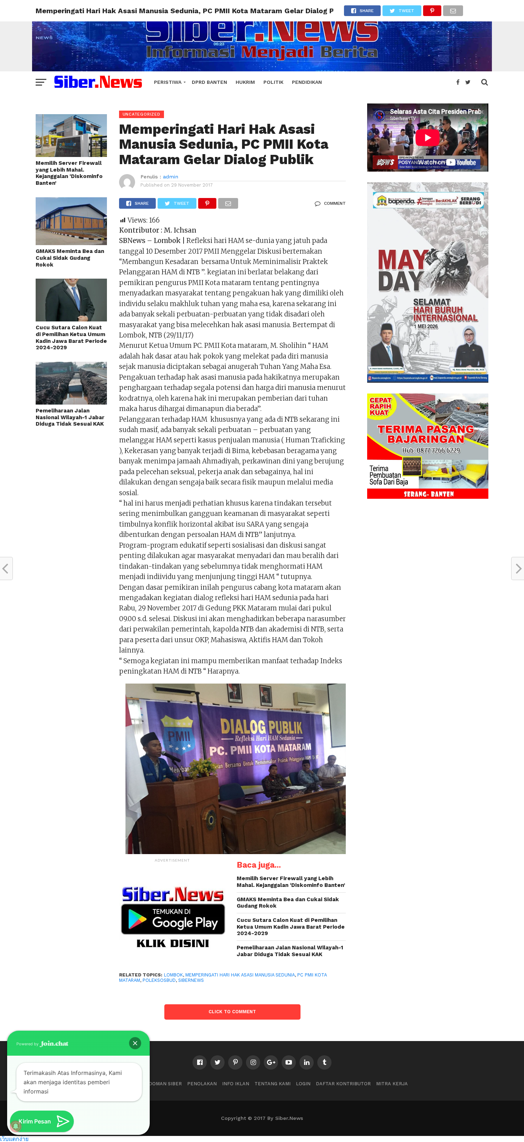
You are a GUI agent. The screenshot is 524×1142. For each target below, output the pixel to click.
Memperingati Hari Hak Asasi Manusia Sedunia (240, 975)
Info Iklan (235, 1083)
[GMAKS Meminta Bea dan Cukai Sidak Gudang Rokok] (71, 242)
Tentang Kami (273, 1083)
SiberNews (191, 980)
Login (303, 1083)
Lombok (173, 975)
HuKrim (245, 82)
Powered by (28, 1043)
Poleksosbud (159, 980)
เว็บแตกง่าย (14, 1138)
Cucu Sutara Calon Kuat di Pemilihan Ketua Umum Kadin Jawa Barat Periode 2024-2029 (71, 337)
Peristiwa (167, 82)
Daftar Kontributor (343, 1083)
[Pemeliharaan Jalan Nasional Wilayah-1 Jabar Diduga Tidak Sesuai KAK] (71, 402)
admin (170, 176)
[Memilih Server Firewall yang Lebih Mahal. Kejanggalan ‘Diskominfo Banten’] (71, 154)
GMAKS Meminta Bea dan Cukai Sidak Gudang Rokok (70, 258)
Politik (273, 82)
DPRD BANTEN (209, 82)
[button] (135, 1043)
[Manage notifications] (15, 1126)
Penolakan (202, 1083)
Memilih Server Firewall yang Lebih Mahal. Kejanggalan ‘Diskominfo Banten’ (69, 173)
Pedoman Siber (162, 1083)
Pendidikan (307, 82)
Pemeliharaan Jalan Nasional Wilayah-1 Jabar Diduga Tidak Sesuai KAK (70, 417)
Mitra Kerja (392, 1083)
